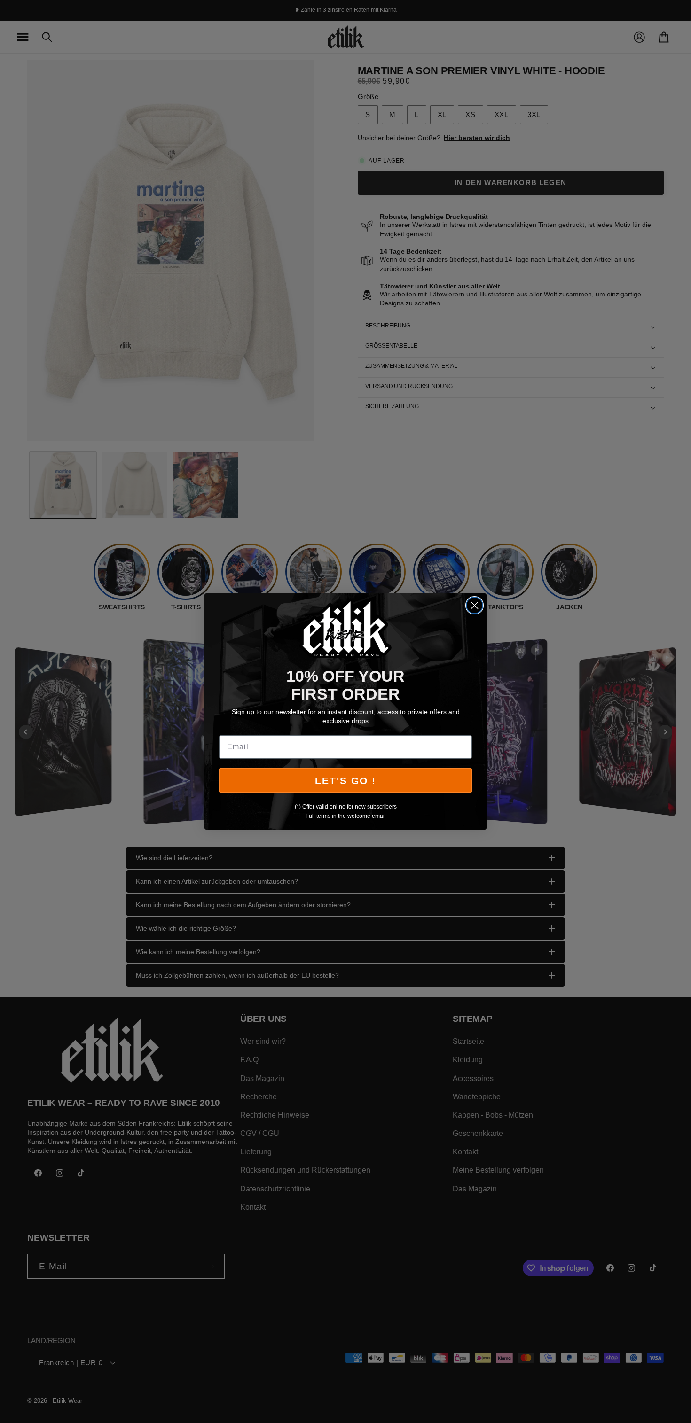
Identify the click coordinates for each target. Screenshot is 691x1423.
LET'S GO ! (345, 780)
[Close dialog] (474, 605)
